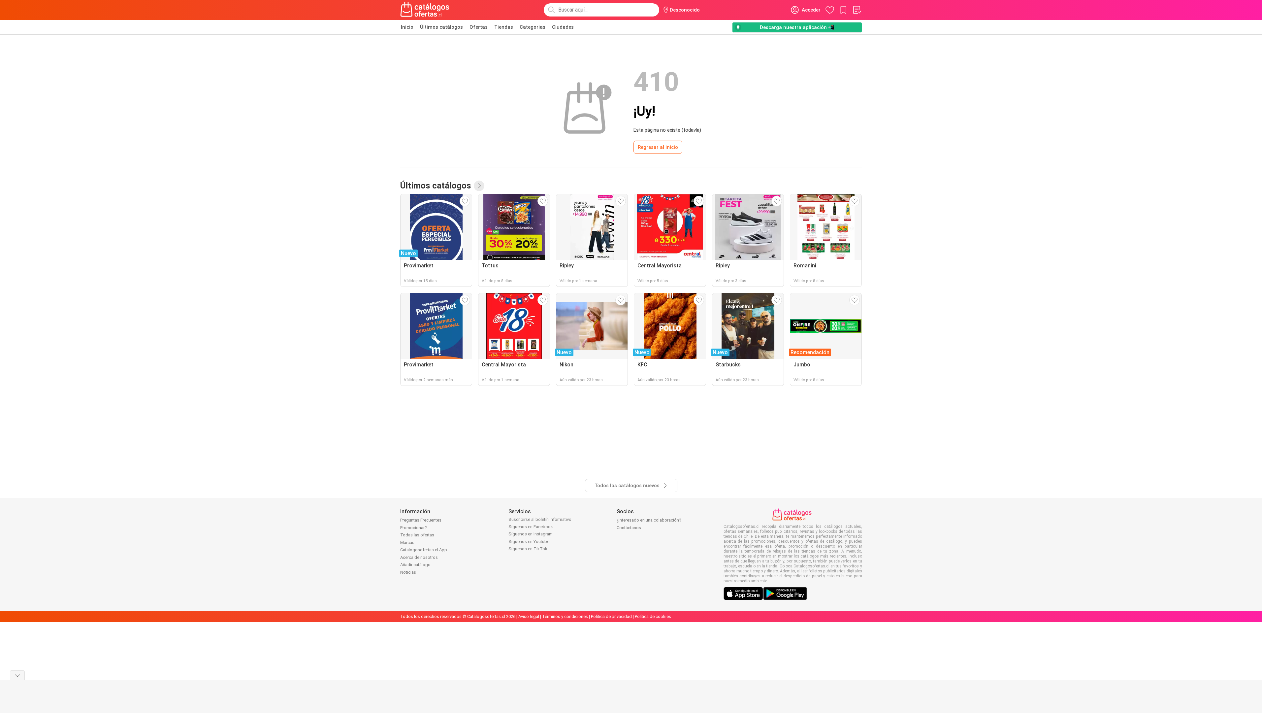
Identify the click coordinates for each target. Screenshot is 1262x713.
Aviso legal (528, 616)
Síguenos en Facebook (530, 526)
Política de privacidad (611, 616)
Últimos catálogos (441, 27)
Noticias (408, 572)
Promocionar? (413, 527)
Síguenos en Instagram (530, 533)
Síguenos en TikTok (527, 548)
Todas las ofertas (417, 534)
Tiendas (503, 27)
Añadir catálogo (415, 564)
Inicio (407, 27)
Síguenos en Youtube (528, 541)
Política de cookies (653, 616)
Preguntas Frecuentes (420, 520)
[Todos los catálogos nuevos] (479, 186)
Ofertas (478, 27)
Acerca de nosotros (419, 557)
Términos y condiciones (565, 616)
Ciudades (563, 27)
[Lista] (857, 10)
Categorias (532, 27)
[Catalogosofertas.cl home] (426, 10)
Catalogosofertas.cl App (423, 549)
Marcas (407, 542)
